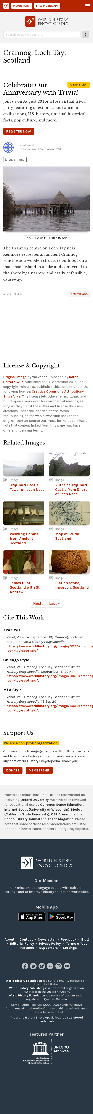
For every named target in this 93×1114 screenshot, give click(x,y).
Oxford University (35, 800)
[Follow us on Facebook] (25, 968)
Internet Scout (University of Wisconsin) (36, 809)
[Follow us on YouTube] (67, 968)
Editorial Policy (22, 943)
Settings (70, 948)
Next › (38, 603)
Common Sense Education (61, 804)
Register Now (18, 131)
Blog (85, 939)
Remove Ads (79, 294)
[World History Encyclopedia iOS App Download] (31, 917)
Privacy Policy (50, 943)
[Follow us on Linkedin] (51, 968)
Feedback (68, 939)
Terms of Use (76, 943)
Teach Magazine (61, 819)
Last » (54, 603)
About (9, 939)
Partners (27, 948)
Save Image (14, 159)
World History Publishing (27, 988)
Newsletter (47, 939)
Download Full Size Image (46, 238)
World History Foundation (24, 981)
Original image (15, 377)
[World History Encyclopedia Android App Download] (61, 917)
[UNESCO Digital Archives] (46, 1052)
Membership (21, 5)
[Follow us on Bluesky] (42, 968)
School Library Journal (22, 819)
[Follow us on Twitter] (34, 968)
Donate (12, 770)
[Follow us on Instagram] (59, 968)
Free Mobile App (47, 5)
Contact (26, 939)
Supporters (48, 948)
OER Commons (63, 814)
